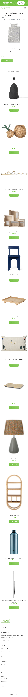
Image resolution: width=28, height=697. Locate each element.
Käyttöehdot (4, 681)
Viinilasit (3, 664)
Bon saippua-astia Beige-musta (14, 402)
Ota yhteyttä (4, 678)
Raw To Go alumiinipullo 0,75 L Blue (14, 558)
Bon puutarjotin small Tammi (14, 317)
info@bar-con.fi (5, 640)
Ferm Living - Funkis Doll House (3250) (14, 232)
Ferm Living (17, 49)
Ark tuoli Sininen (14, 274)
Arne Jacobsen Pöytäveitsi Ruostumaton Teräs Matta (14, 601)
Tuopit (2, 659)
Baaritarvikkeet (5, 648)
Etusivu (3, 17)
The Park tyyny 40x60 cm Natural (14, 359)
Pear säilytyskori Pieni (14, 147)
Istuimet (3, 653)
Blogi (2, 676)
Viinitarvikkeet (4, 667)
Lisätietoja (7, 60)
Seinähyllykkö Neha (14, 515)
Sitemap (3, 686)
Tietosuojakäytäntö (6, 684)
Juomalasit (4, 656)
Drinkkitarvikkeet (5, 651)
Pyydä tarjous (21, 3)
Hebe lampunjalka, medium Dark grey (14, 104)
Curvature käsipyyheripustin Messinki (14, 189)
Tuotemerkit (10, 49)
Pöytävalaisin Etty (14, 459)
